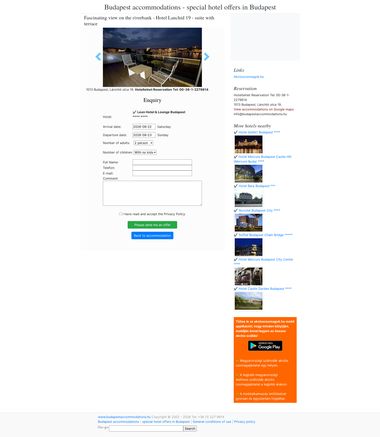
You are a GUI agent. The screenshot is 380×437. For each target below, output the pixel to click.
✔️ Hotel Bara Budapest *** (254, 186)
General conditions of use (212, 422)
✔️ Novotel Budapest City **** (257, 210)
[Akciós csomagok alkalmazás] (265, 345)
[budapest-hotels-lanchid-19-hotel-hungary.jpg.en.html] (99, 57)
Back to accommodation (152, 235)
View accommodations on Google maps (264, 109)
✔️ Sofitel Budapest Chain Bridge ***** (263, 235)
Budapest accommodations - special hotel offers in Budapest (190, 6)
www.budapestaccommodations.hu (125, 417)
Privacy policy (244, 422)
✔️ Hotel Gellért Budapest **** (257, 132)
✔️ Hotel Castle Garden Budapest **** (263, 289)
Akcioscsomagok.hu (249, 77)
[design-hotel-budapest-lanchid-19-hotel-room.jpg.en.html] (205, 57)
